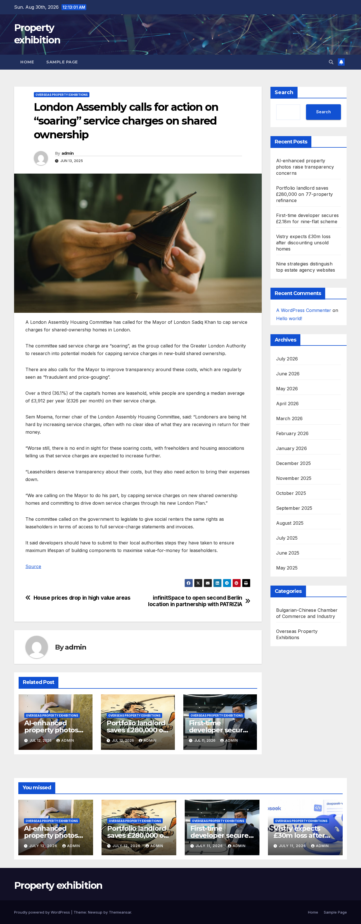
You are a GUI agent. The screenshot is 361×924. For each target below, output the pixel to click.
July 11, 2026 (210, 846)
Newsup (95, 912)
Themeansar (120, 912)
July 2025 (287, 538)
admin (67, 153)
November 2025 (294, 478)
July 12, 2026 (43, 846)
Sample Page (62, 62)
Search (284, 92)
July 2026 (287, 359)
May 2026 (287, 388)
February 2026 (292, 433)
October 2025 (291, 493)
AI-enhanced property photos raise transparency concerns (305, 167)
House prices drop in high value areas (82, 598)
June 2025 (288, 553)
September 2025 (294, 508)
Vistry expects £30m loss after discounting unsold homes (303, 243)
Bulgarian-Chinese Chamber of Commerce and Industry (307, 613)
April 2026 (287, 403)
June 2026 (288, 373)
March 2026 (289, 418)
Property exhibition (58, 885)
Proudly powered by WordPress (42, 912)
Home (27, 62)
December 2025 (293, 463)
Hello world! (289, 318)
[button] (331, 62)
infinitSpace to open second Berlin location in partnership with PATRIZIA (195, 601)
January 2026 (291, 448)
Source (33, 566)
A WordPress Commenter (303, 310)
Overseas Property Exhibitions (62, 94)
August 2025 (290, 523)
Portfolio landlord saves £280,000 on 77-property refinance (304, 194)
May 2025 (287, 568)
